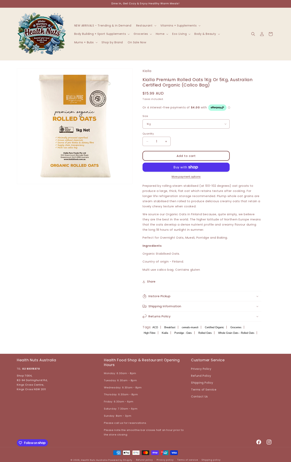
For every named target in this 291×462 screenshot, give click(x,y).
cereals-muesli (190, 327)
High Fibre (149, 332)
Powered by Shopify (120, 460)
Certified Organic (214, 327)
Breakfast (169, 327)
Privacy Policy (201, 369)
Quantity (148, 134)
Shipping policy (211, 459)
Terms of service (187, 459)
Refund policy (144, 459)
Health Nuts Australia (94, 460)
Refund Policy (201, 376)
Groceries (236, 327)
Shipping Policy (202, 383)
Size (145, 116)
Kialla (165, 332)
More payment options (186, 176)
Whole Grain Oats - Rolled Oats (236, 332)
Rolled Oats (205, 332)
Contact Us (199, 396)
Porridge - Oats (183, 332)
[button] (146, 25)
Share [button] (151, 282)
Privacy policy (165, 459)
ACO (155, 327)
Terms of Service (204, 390)
